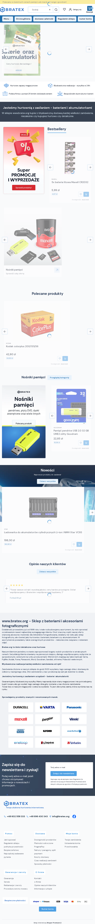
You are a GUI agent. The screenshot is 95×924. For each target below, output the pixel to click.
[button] (55, 9)
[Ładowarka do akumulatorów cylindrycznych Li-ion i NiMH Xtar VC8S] (43, 508)
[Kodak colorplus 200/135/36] (37, 322)
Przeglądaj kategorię (59, 377)
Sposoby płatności (42, 864)
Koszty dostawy (41, 857)
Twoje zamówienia (73, 839)
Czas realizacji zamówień (45, 860)
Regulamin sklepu (11, 843)
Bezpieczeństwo (11, 850)
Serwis (7, 882)
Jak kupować (10, 839)
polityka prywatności (13, 846)
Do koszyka (86, 194)
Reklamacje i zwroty (13, 885)
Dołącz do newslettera (63, 773)
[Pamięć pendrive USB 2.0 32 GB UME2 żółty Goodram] (71, 406)
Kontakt (37, 878)
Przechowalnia (71, 846)
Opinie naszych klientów (45, 885)
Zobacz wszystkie (47, 481)
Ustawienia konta (72, 843)
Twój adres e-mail (57, 767)
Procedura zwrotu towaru (15, 888)
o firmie (37, 882)
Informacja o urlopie (43, 888)
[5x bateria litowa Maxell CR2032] (70, 158)
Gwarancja (9, 878)
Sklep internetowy (47, 923)
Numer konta (48, 909)
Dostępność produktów (45, 839)
